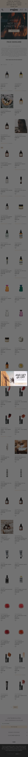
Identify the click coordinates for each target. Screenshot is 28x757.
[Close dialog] (26, 372)
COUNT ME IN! (20, 383)
